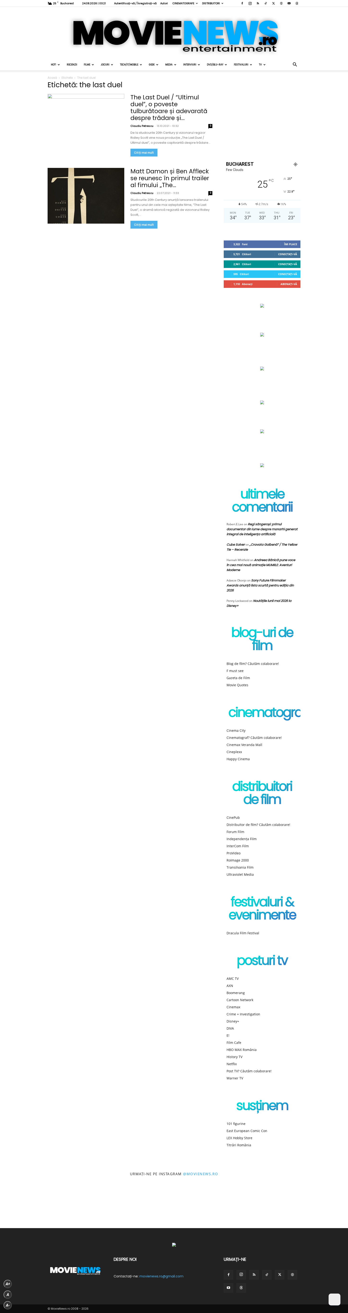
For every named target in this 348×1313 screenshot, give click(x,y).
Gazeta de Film (238, 678)
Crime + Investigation (243, 1014)
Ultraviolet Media (240, 874)
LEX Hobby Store (239, 1138)
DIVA (230, 1028)
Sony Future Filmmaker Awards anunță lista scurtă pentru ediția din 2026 (260, 585)
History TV (234, 1057)
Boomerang (236, 993)
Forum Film (235, 831)
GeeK (152, 64)
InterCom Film (238, 846)
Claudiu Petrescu (141, 126)
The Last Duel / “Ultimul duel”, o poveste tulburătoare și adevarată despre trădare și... (168, 107)
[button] (294, 65)
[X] (273, 3)
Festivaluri (241, 64)
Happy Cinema (238, 759)
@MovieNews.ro (200, 1173)
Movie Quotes (237, 685)
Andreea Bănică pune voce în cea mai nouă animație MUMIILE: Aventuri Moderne (261, 565)
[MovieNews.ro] (174, 33)
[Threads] (296, 3)
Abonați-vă (289, 284)
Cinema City (236, 730)
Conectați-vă (287, 254)
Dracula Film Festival (243, 933)
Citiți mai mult (144, 152)
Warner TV (235, 1078)
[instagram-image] (22, 1206)
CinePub (233, 817)
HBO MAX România (242, 1049)
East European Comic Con (247, 1131)
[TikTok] (265, 3)
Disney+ (233, 1021)
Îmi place (290, 244)
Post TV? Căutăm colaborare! (249, 1071)
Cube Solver (236, 544)
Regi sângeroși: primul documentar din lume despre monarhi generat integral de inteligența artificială (262, 529)
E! (228, 1035)
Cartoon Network (240, 1000)
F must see (235, 670)
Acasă (52, 78)
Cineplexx (234, 752)
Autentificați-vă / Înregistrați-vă (135, 3)
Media (169, 64)
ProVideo (234, 853)
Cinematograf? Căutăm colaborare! (254, 737)
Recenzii (72, 64)
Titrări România (239, 1145)
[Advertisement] (262, 117)
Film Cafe (234, 1042)
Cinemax (233, 1007)
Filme (87, 64)
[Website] (281, 3)
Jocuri (105, 64)
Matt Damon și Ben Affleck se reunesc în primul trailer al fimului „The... (169, 178)
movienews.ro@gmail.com (161, 1276)
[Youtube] (289, 3)
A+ (8, 1284)
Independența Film (242, 839)
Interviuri (189, 64)
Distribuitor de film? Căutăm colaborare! (258, 824)
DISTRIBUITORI (211, 3)
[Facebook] (242, 3)
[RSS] (257, 3)
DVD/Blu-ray (215, 64)
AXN (230, 985)
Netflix (232, 1064)
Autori (164, 3)
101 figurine (236, 1123)
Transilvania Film (240, 867)
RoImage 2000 (238, 860)
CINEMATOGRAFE (183, 3)
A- (8, 1305)
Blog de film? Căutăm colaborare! (253, 663)
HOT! (53, 64)
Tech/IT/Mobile (129, 64)
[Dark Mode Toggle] (334, 1299)
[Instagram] (250, 3)
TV (260, 64)
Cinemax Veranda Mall (244, 744)
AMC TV (233, 978)
